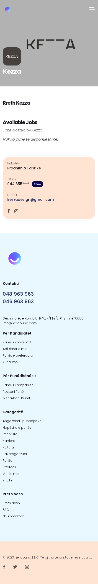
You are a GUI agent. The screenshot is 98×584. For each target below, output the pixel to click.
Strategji (9, 467)
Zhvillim (9, 480)
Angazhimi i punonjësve (22, 421)
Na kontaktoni (14, 516)
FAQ (6, 509)
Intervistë (10, 434)
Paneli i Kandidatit (17, 342)
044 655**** (24, 183)
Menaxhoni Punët (16, 398)
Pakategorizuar (15, 454)
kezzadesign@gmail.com (30, 199)
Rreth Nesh (11, 503)
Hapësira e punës (17, 427)
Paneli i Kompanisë (18, 385)
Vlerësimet (11, 473)
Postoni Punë (13, 391)
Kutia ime (10, 362)
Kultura (8, 447)
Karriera (9, 440)
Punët (7, 460)
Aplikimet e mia (15, 349)
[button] (92, 9)
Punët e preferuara (18, 355)
